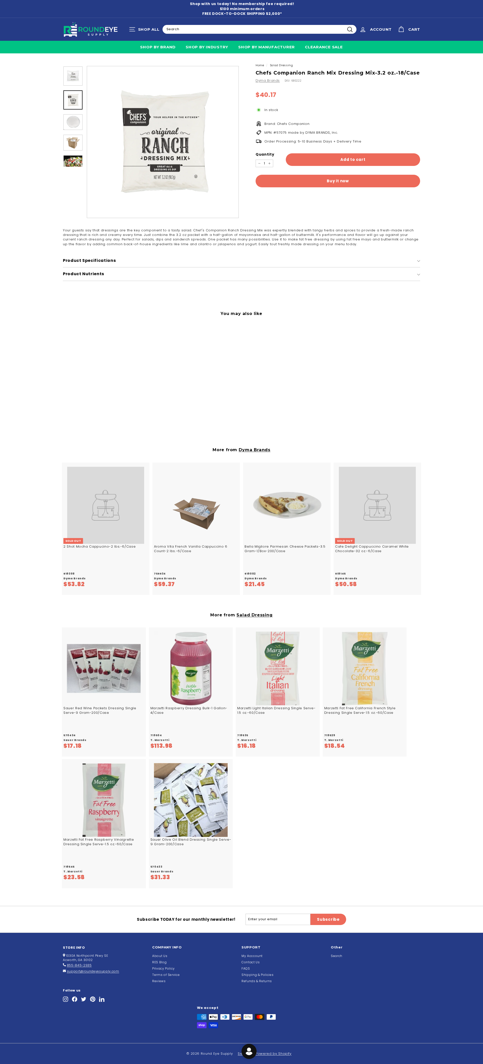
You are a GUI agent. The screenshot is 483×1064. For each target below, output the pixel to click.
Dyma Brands (268, 80)
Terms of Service (166, 975)
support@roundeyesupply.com (93, 971)
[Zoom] (162, 142)
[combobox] (259, 29)
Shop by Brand (158, 47)
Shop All (146, 30)
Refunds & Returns (257, 981)
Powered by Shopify (274, 1053)
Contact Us (251, 962)
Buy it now (338, 181)
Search (336, 956)
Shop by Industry (207, 47)
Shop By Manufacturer (266, 47)
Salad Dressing (281, 65)
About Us (159, 956)
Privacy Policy (163, 968)
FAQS (246, 968)
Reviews (159, 981)
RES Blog (159, 962)
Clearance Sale (324, 47)
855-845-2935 (79, 965)
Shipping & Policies (257, 975)
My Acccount (252, 956)
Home (260, 65)
